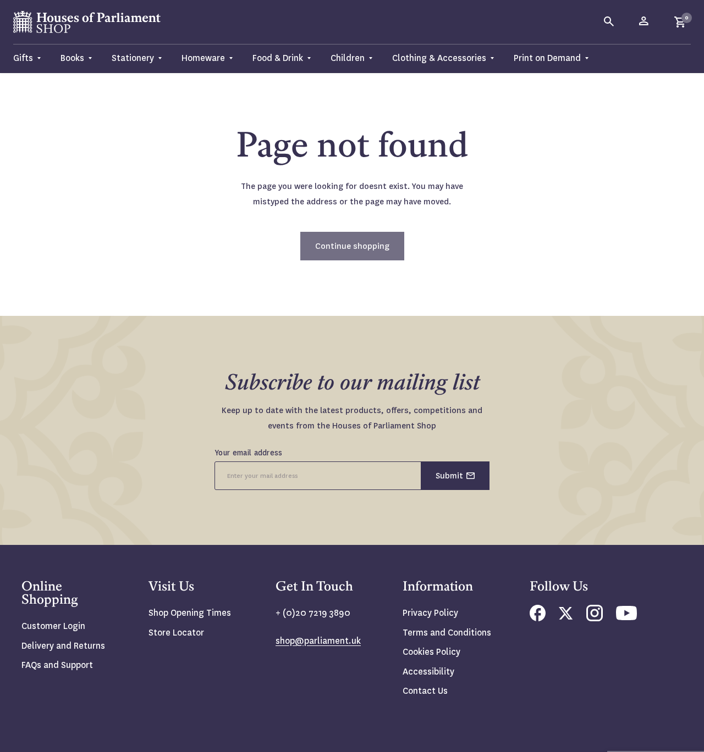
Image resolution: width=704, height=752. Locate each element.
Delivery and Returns (63, 645)
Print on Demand (547, 58)
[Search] (609, 21)
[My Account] (645, 21)
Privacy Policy (430, 613)
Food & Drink (277, 58)
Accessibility (428, 671)
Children (348, 58)
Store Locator (176, 632)
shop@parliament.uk (318, 641)
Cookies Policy (431, 652)
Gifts (23, 58)
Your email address (249, 453)
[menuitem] (32, 58)
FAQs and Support (57, 665)
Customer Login (53, 626)
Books (72, 58)
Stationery (133, 58)
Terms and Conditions (447, 632)
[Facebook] (538, 618)
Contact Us (425, 691)
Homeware (203, 58)
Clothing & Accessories (439, 58)
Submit (449, 475)
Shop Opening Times (189, 613)
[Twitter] (566, 616)
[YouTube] (626, 617)
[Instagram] (594, 618)
